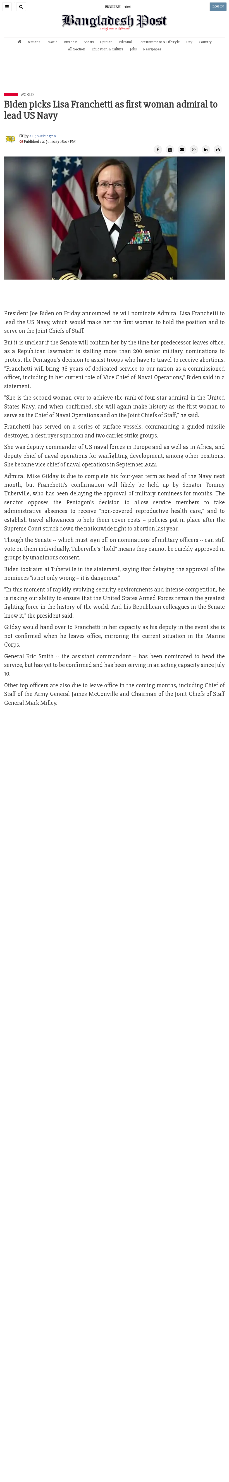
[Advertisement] (114, 77)
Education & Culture (107, 49)
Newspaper (152, 49)
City (189, 42)
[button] (7, 6)
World (53, 42)
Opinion (106, 42)
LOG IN (218, 6)
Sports (89, 42)
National (35, 42)
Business (70, 42)
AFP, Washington (42, 136)
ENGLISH (113, 6)
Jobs (133, 49)
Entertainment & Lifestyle (159, 42)
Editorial (125, 42)
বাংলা (127, 6)
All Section (76, 49)
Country (205, 42)
